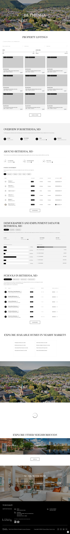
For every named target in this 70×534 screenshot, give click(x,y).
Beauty (24, 174)
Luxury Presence (26, 529)
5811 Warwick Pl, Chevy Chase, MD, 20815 (14, 302)
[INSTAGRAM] (61, 529)
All (5, 174)
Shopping (16, 174)
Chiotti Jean (10, 185)
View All (35, 459)
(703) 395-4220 (53, 510)
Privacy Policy (46, 529)
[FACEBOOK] (58, 529)
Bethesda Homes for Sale (20, 345)
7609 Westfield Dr (11, 186)
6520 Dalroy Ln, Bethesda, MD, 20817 (13, 307)
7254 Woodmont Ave (11, 205)
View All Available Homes (41, 350)
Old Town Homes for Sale (41, 342)
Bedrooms (48, 46)
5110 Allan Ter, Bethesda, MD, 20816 (13, 312)
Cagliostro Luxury (11, 190)
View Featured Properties (41, 347)
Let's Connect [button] (35, 490)
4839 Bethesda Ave (11, 200)
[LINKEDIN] (64, 529)
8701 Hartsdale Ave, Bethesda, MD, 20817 (14, 297)
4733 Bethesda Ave (11, 182)
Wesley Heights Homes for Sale (43, 345)
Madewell (10, 199)
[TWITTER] (66, 529)
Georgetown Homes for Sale (21, 350)
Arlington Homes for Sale (20, 342)
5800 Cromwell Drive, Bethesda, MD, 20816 (14, 317)
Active (20, 174)
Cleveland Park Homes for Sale (21, 347)
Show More (35, 322)
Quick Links (52, 529)
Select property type (6, 46)
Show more (35, 210)
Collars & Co (10, 194)
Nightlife (29, 174)
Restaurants (10, 174)
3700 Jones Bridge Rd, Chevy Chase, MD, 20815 (15, 292)
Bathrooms (27, 46)
